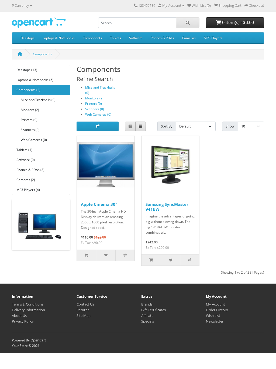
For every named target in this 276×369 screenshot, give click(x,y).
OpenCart (38, 340)
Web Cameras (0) (98, 114)
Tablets (115, 38)
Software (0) (25, 159)
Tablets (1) (24, 149)
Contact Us (85, 304)
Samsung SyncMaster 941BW (167, 207)
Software (136, 38)
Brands (147, 304)
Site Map (84, 315)
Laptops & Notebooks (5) (34, 80)
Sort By (166, 126)
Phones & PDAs (162, 38)
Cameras (189, 38)
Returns (83, 309)
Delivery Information (28, 309)
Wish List (213, 315)
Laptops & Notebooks (59, 38)
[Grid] (140, 127)
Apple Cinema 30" (99, 204)
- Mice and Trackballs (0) (36, 100)
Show (230, 126)
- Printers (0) (26, 120)
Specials (147, 321)
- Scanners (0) (28, 130)
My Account (215, 304)
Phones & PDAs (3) (30, 169)
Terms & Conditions (27, 304)
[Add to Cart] (86, 255)
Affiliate (147, 315)
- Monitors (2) (27, 110)
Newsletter (214, 321)
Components (92, 38)
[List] (130, 127)
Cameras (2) (25, 179)
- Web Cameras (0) (31, 139)
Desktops (27, 38)
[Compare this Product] (124, 255)
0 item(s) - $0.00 (237, 22)
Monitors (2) (94, 98)
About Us (19, 315)
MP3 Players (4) (28, 189)
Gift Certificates (153, 309)
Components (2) (28, 90)
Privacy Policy (23, 321)
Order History (217, 309)
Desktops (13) (26, 70)
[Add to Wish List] (105, 255)
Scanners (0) (94, 109)
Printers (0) (93, 103)
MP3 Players (213, 38)
